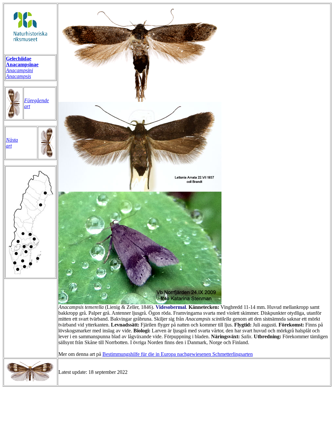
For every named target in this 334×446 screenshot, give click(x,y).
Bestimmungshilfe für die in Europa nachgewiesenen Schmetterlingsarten (177, 354)
